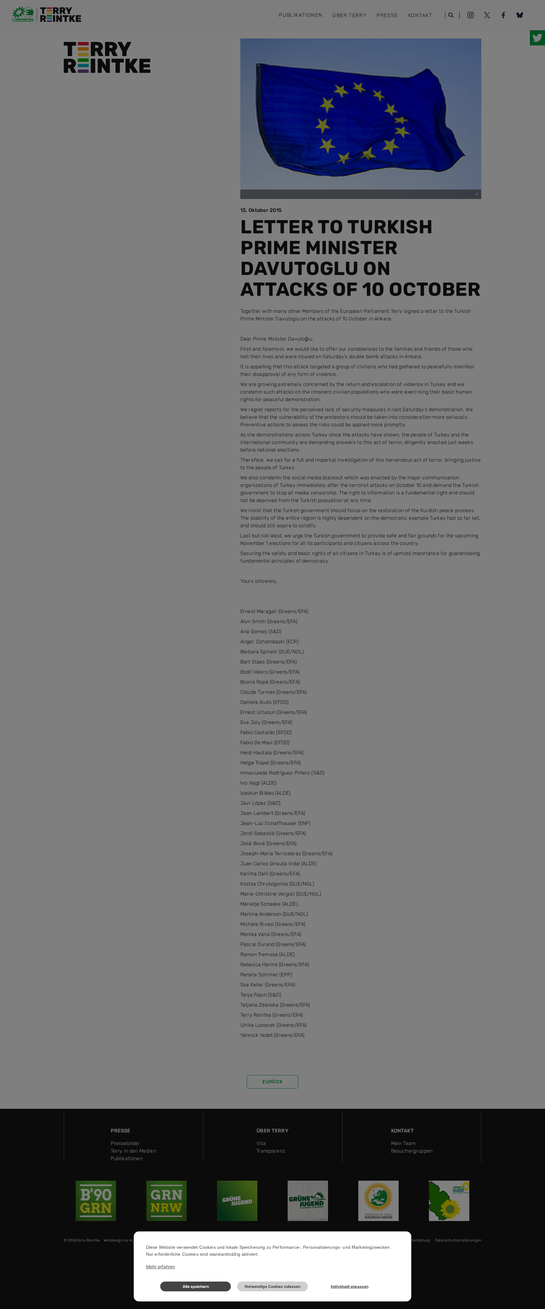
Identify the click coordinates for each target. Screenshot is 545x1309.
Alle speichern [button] (196, 1286)
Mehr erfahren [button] (160, 1266)
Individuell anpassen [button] (349, 1286)
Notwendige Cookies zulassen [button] (272, 1286)
